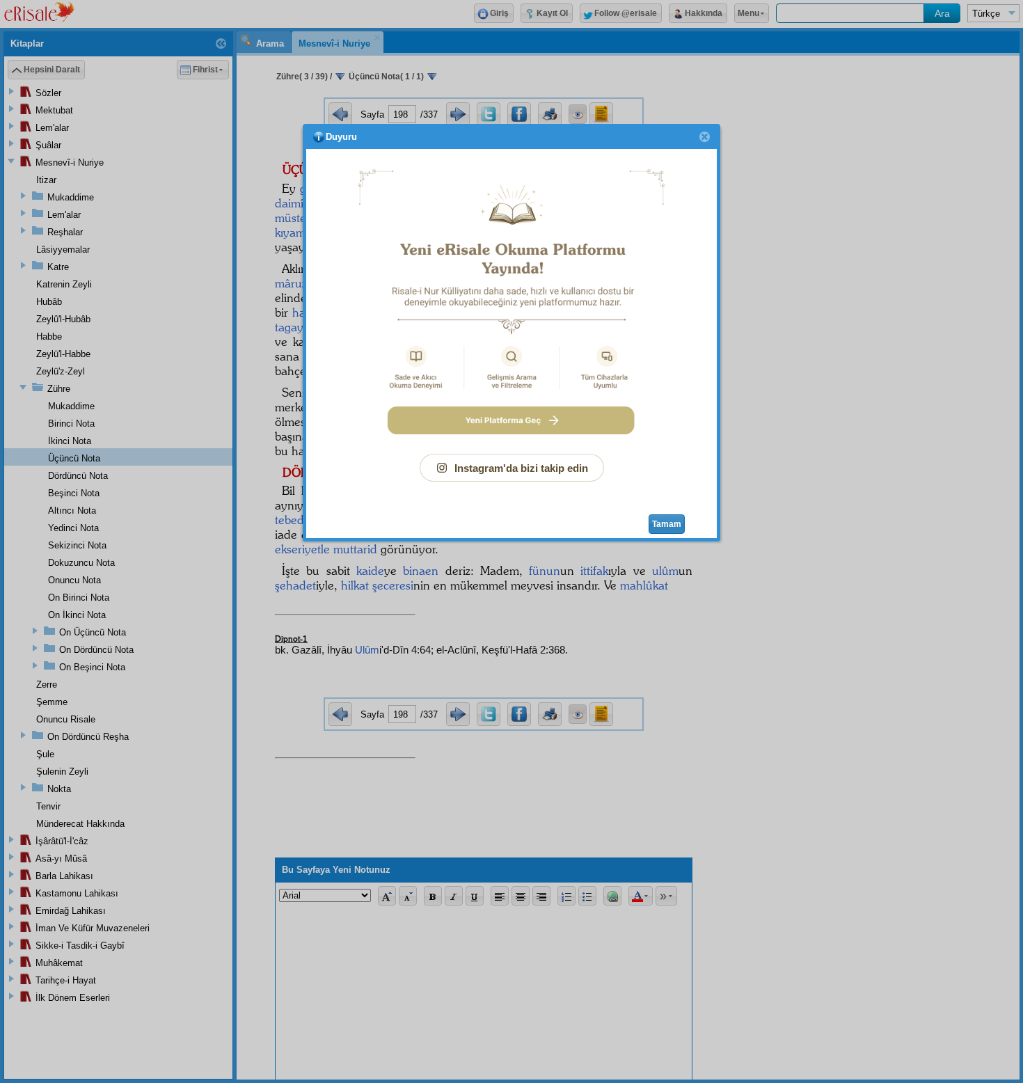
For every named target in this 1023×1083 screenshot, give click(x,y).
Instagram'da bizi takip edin (521, 468)
